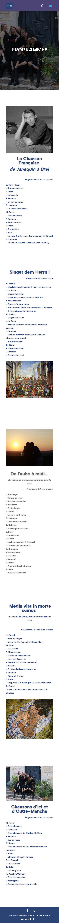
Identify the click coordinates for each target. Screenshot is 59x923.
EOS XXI (32, 915)
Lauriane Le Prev (29, 919)
